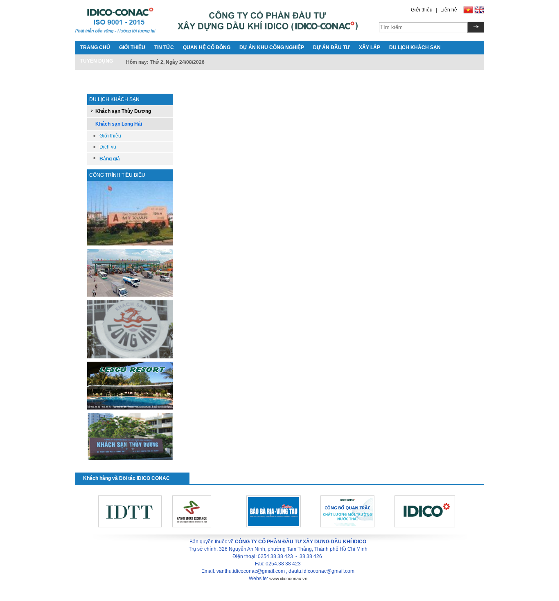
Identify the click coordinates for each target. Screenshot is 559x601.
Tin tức (164, 47)
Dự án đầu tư (331, 47)
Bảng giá (109, 159)
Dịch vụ (107, 147)
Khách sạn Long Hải (118, 124)
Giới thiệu (422, 10)
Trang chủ (95, 47)
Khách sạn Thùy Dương (123, 111)
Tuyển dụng (96, 61)
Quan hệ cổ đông (206, 47)
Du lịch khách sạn (415, 47)
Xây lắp (369, 47)
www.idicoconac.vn (288, 578)
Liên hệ (448, 10)
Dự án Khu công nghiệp (271, 47)
